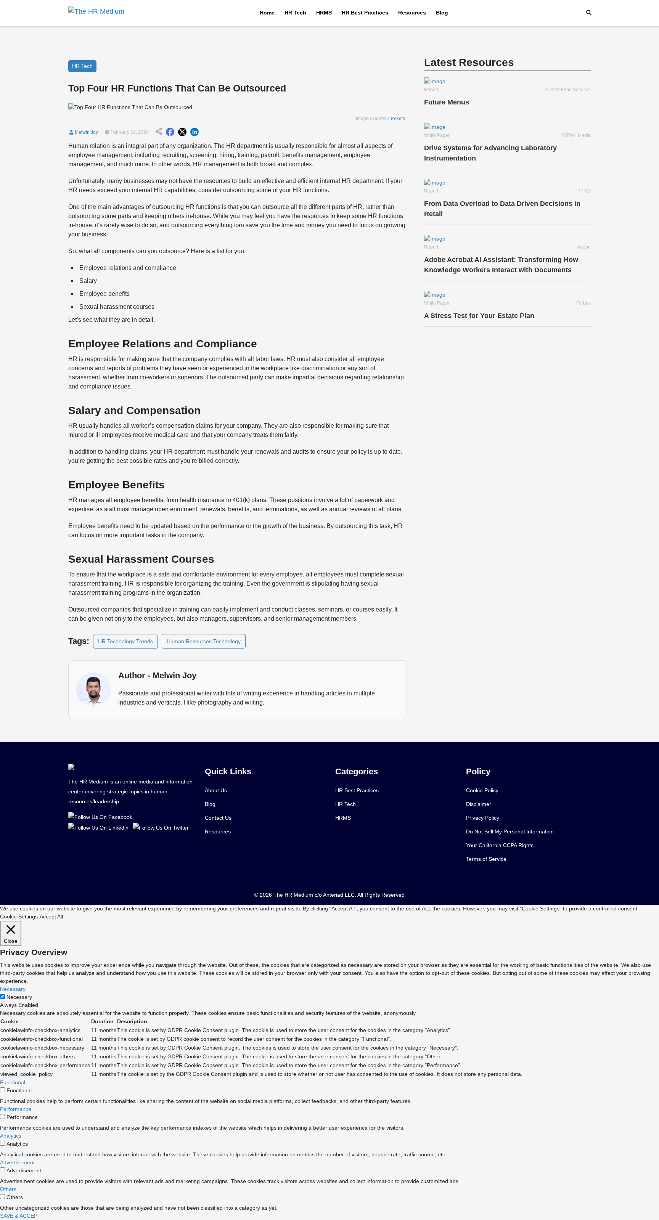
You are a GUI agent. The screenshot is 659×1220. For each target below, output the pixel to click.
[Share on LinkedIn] (194, 132)
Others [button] (8, 1189)
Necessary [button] (13, 989)
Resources (412, 13)
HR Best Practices (365, 13)
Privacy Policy (482, 818)
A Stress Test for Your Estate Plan (479, 315)
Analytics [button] (10, 1136)
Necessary (19, 997)
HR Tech (295, 13)
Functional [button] (12, 1082)
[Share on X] (182, 132)
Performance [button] (15, 1109)
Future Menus (446, 102)
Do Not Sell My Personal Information (510, 831)
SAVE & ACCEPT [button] (20, 1216)
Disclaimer (478, 804)
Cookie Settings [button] (19, 916)
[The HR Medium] (101, 817)
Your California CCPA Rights (500, 845)
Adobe (584, 247)
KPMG (584, 191)
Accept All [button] (51, 916)
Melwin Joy (86, 132)
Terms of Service (486, 859)
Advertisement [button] (17, 1162)
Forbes (583, 303)
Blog (442, 13)
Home (267, 13)
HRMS (324, 13)
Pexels (398, 118)
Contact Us (218, 818)
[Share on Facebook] (170, 132)
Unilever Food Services (566, 89)
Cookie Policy (482, 790)
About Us (216, 790)
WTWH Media (576, 135)
